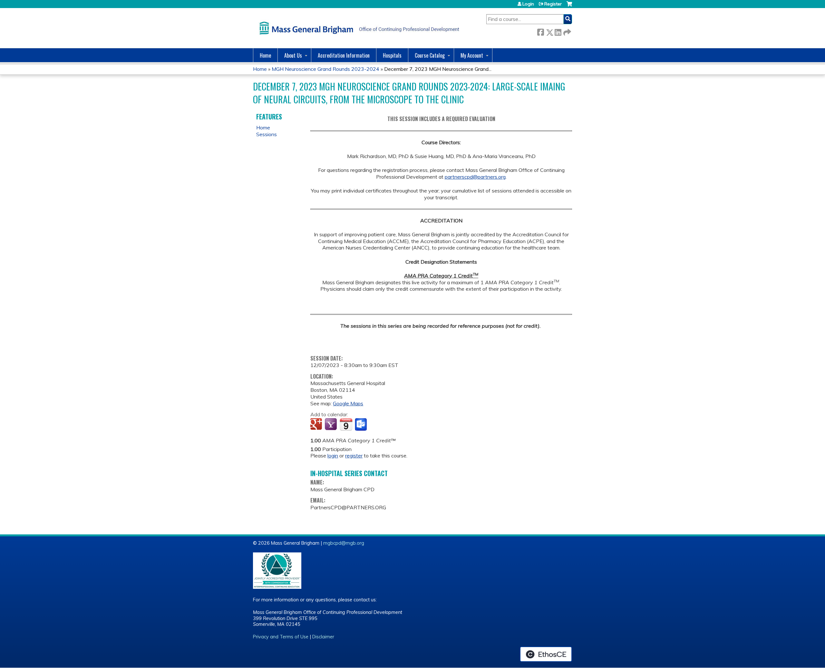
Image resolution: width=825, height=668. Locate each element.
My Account (472, 55)
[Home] (357, 28)
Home (265, 55)
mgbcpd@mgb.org (343, 543)
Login (528, 4)
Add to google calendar (317, 424)
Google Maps (348, 403)
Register (553, 4)
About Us (293, 55)
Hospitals (392, 55)
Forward (566, 31)
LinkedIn (558, 31)
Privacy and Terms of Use (280, 637)
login (332, 455)
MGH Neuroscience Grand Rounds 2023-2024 (325, 69)
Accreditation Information (344, 55)
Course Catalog (430, 55)
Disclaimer (323, 637)
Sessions (266, 134)
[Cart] (569, 6)
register (354, 455)
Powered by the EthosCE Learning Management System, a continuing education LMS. (546, 654)
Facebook (540, 31)
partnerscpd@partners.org (475, 177)
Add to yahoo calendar (331, 424)
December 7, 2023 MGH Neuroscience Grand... (437, 69)
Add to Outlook (361, 424)
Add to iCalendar (346, 424)
